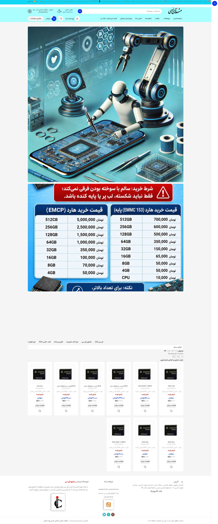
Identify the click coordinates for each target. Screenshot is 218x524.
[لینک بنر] (105, 104)
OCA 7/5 (171, 386)
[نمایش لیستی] (182, 356)
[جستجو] (80, 11)
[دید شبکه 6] (173, 356)
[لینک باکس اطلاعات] (174, 11)
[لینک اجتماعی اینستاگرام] (113, 514)
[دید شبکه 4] (178, 356)
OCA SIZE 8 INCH (118, 442)
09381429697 (43, 12)
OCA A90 (145, 442)
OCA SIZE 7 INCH (145, 386)
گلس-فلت (165, 392)
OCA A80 (171, 442)
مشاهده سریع (171, 411)
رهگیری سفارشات (35, 19)
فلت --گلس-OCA (175, 392)
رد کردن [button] (30, 1)
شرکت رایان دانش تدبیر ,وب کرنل (56, 521)
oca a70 (40, 386)
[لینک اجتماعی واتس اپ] (108, 514)
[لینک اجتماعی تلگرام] (104, 514)
